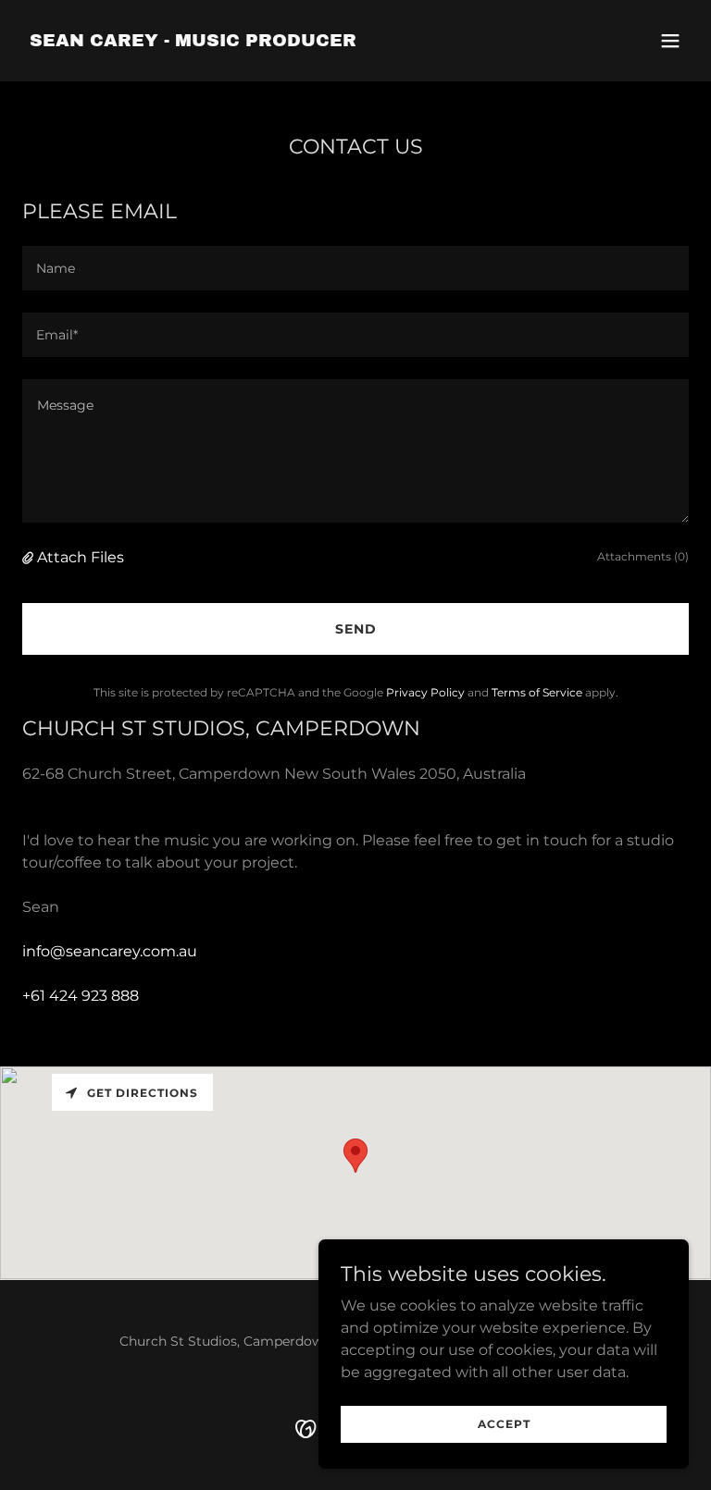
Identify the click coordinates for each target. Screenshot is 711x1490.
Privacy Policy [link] (425, 692)
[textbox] (355, 268)
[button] (670, 40)
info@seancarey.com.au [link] (109, 951)
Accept (504, 1424)
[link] (193, 41)
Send (356, 629)
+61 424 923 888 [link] (80, 995)
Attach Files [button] (80, 557)
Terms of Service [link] (537, 692)
